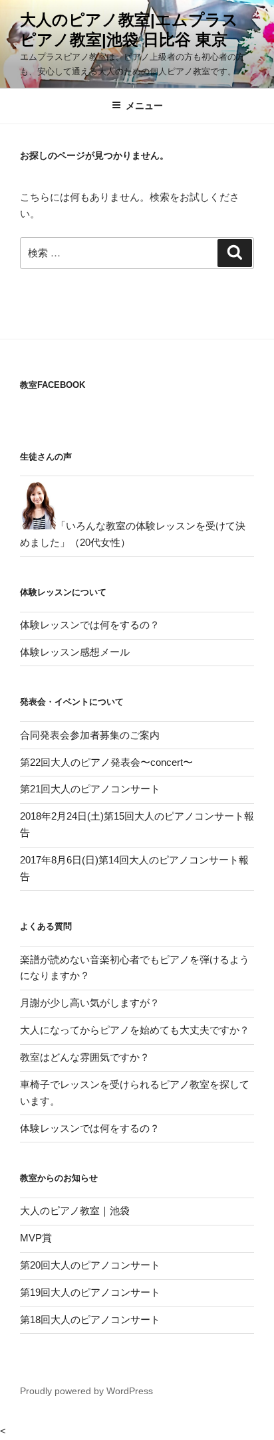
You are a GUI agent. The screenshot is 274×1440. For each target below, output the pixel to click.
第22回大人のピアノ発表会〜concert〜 (106, 762)
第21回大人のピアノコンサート (90, 788)
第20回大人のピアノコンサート (90, 1265)
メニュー (144, 105)
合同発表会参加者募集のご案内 (90, 735)
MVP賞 (36, 1237)
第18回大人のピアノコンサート (90, 1319)
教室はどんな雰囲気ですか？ (85, 1057)
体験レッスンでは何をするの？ (90, 624)
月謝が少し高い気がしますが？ (90, 1002)
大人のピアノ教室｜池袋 (75, 1210)
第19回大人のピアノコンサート (90, 1292)
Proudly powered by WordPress (86, 1391)
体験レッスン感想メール (75, 652)
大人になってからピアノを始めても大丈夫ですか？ (134, 1029)
